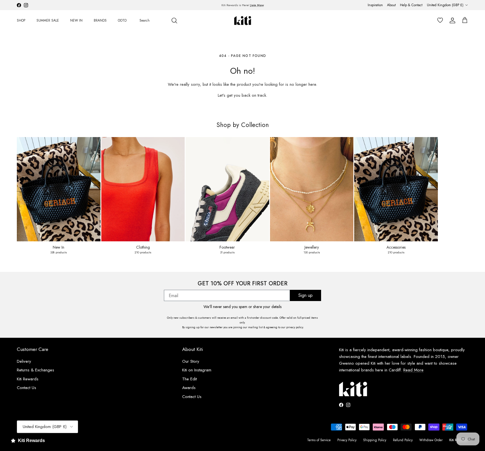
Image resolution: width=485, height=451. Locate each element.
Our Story (190, 361)
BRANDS (100, 20)
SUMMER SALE (47, 20)
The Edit (189, 379)
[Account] (451, 20)
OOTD (122, 20)
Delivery (24, 361)
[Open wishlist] (438, 20)
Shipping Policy (374, 440)
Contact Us (26, 388)
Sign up (305, 295)
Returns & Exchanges (35, 370)
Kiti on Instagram (196, 370)
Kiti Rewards (27, 379)
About (391, 5)
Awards (189, 388)
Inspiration (375, 5)
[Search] (174, 20)
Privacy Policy (346, 440)
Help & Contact (411, 5)
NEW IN (76, 20)
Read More (413, 370)
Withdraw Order (431, 440)
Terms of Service (319, 440)
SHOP (21, 20)
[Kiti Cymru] (243, 21)
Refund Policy (403, 440)
